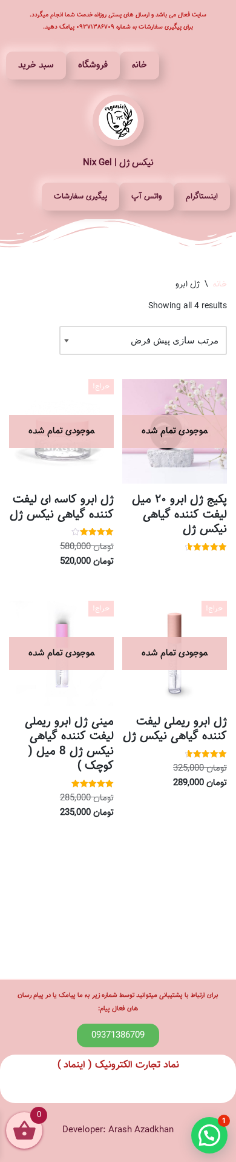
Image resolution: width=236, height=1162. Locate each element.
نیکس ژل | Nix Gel (118, 163)
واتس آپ (146, 197)
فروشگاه (93, 65)
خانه (139, 65)
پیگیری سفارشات (80, 197)
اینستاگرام (202, 197)
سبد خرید (36, 65)
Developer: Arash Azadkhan (118, 1130)
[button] (209, 1135)
